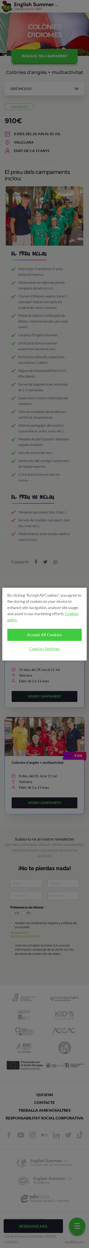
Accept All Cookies (44, 634)
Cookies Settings (44, 648)
